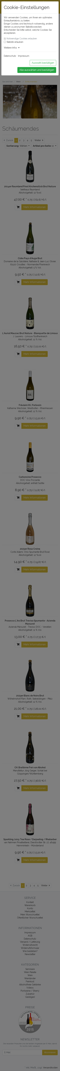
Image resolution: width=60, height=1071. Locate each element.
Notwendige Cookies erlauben (22, 38)
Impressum (23, 56)
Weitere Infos (11, 47)
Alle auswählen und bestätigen (36, 69)
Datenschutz (10, 56)
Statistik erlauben (15, 42)
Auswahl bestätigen (43, 62)
